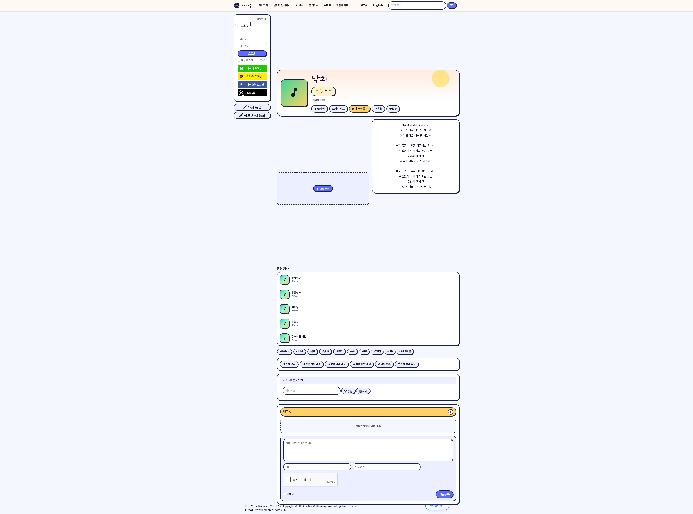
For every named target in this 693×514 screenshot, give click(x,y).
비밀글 (290, 494)
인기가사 (263, 5)
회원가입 (261, 19)
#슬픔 (312, 351)
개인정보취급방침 (253, 506)
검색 (451, 5)
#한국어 (339, 351)
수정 (349, 391)
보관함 (327, 5)
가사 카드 (340, 108)
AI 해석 (300, 5)
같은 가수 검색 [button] (338, 364)
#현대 (352, 351)
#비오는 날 (284, 351)
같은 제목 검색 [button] (363, 364)
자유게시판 (342, 5)
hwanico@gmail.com (267, 510)
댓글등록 (444, 494)
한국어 (364, 5)
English (378, 5)
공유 (379, 108)
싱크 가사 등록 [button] (254, 115)
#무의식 (377, 351)
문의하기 (439, 505)
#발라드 (325, 351)
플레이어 (314, 5)
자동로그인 (247, 60)
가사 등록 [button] (254, 107)
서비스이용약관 (271, 506)
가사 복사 (290, 364)
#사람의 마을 (405, 351)
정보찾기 (261, 60)
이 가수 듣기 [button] (361, 108)
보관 (394, 108)
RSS (285, 510)
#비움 (390, 351)
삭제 (364, 391)
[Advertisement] (368, 41)
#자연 (364, 351)
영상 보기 (324, 189)
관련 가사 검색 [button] (313, 364)
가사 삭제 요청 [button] (408, 364)
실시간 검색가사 (281, 5)
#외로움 (299, 351)
